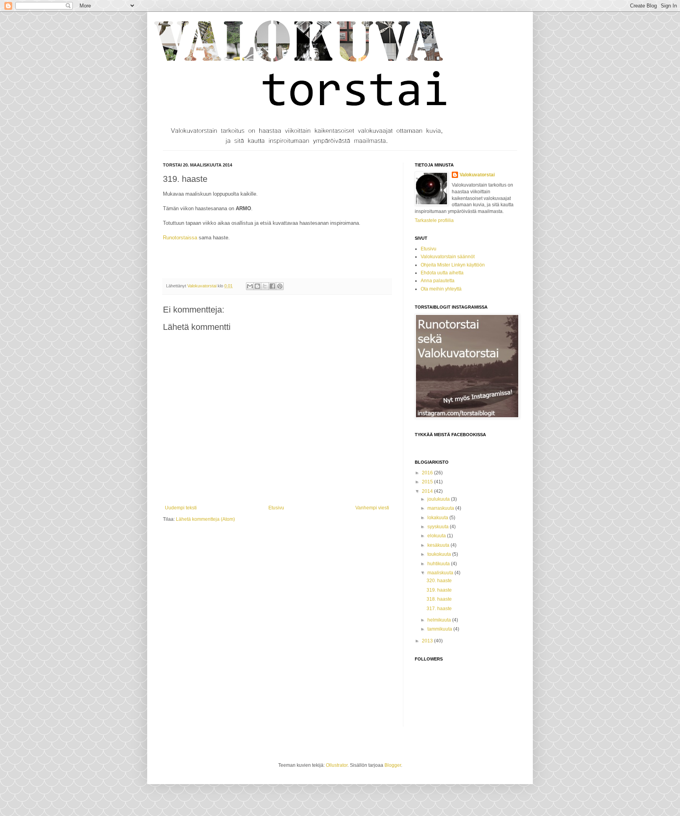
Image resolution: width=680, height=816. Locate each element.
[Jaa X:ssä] (265, 286)
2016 (428, 473)
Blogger (392, 765)
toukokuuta (439, 554)
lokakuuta (438, 517)
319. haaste (439, 590)
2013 (428, 641)
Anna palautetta (438, 280)
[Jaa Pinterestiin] (280, 286)
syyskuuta (438, 526)
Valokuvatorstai (477, 175)
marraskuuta (441, 508)
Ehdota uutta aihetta (442, 273)
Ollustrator (336, 765)
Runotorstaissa (180, 238)
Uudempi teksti (181, 508)
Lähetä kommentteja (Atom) (205, 519)
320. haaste (439, 580)
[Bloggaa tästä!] (257, 286)
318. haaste (439, 599)
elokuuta (437, 535)
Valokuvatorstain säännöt (448, 256)
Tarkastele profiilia (434, 220)
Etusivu (276, 508)
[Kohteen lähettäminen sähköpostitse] (250, 286)
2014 (428, 491)
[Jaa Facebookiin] (272, 286)
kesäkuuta (439, 545)
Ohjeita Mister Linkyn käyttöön (453, 265)
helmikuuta (439, 620)
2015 (428, 482)
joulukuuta (439, 499)
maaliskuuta (441, 572)
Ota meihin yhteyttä (441, 289)
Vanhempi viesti (372, 508)
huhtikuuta (439, 563)
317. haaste (439, 608)
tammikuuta (440, 629)
